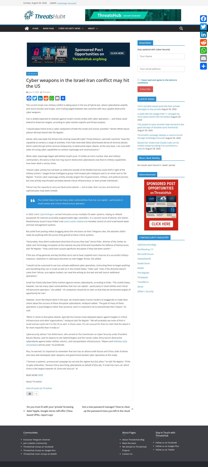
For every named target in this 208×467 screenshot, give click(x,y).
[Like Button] (29, 393)
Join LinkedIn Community (35, 443)
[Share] (203, 66)
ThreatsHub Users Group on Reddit (40, 454)
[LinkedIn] (203, 34)
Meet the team (129, 443)
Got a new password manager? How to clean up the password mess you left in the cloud (106, 409)
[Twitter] (203, 27)
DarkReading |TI (145, 249)
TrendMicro (143, 282)
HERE (40, 375)
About (91, 28)
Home (35, 28)
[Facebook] (203, 19)
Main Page (48, 28)
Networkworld (144, 258)
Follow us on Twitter (165, 449)
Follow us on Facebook (166, 442)
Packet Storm (144, 263)
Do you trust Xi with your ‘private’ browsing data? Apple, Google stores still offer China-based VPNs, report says (50, 411)
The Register (32, 74)
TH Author (46, 92)
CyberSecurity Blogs (147, 244)
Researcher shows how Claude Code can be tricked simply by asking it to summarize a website (158, 145)
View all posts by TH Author (39, 388)
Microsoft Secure (146, 254)
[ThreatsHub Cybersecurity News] (26, 28)
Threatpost (143, 277)
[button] (81, 28)
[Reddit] (203, 42)
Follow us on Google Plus (167, 446)
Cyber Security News (69, 28)
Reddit (141, 268)
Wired (140, 286)
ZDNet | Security (145, 291)
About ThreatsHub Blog (133, 439)
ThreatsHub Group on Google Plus (39, 450)
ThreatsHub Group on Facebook (38, 446)
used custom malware (74, 221)
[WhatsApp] (203, 50)
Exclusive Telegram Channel (36, 439)
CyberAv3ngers (47, 214)
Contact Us (127, 454)
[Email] (203, 58)
